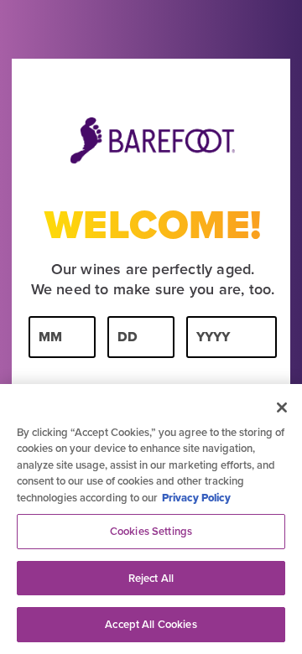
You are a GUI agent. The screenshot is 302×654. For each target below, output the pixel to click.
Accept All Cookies (150, 624)
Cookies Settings (151, 531)
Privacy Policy (196, 498)
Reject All (151, 578)
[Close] (281, 407)
